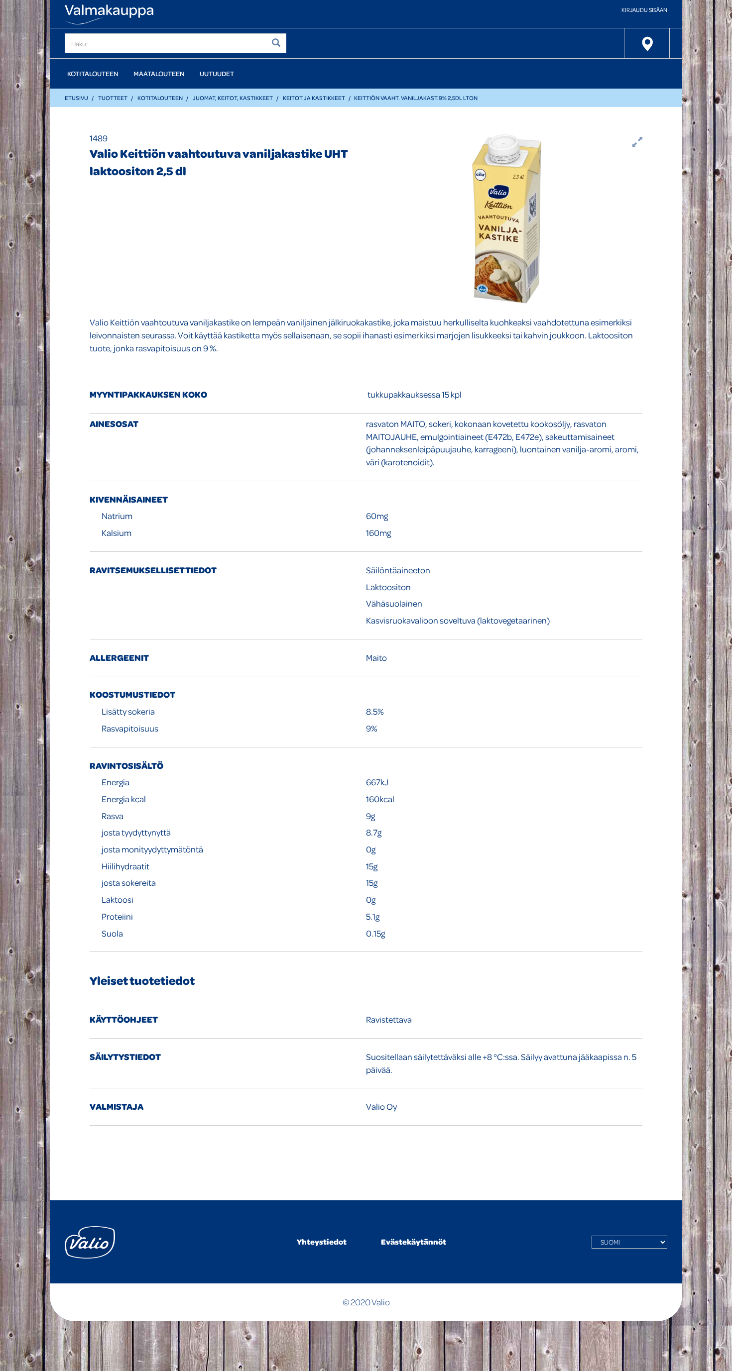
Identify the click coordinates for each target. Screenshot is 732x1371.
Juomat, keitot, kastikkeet (233, 98)
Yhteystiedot (322, 1241)
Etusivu (76, 98)
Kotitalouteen (93, 73)
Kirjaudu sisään (644, 9)
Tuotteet (112, 98)
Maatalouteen (159, 73)
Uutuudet (217, 73)
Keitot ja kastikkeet (314, 98)
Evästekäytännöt (413, 1241)
